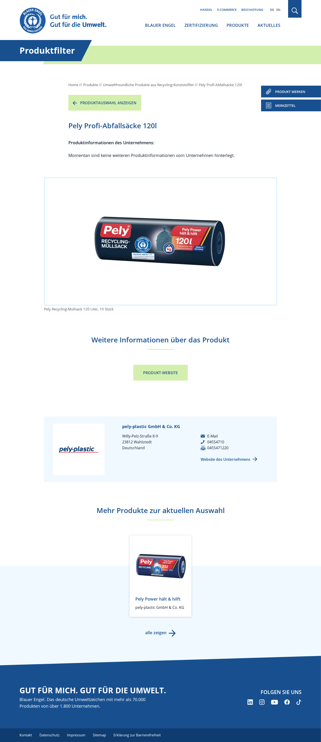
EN (278, 10)
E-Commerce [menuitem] (227, 10)
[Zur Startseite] (67, 21)
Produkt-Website (160, 372)
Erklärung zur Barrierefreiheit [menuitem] (137, 735)
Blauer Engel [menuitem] (160, 25)
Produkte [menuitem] (238, 25)
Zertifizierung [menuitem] (201, 25)
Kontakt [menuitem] (26, 735)
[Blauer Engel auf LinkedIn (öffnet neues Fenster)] (250, 702)
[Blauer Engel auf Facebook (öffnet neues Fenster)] (287, 702)
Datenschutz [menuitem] (49, 735)
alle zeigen (155, 632)
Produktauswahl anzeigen (108, 102)
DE (272, 10)
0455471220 (217, 447)
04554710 (215, 442)
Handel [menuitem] (206, 10)
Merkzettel (285, 105)
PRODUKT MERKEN (290, 91)
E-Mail (212, 436)
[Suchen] (295, 11)
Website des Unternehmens (225, 459)
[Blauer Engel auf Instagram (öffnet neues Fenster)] (262, 702)
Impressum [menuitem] (76, 735)
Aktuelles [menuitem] (269, 25)
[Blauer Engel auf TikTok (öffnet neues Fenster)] (298, 702)
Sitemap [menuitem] (99, 735)
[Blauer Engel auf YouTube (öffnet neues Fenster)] (274, 702)
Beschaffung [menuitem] (252, 10)
